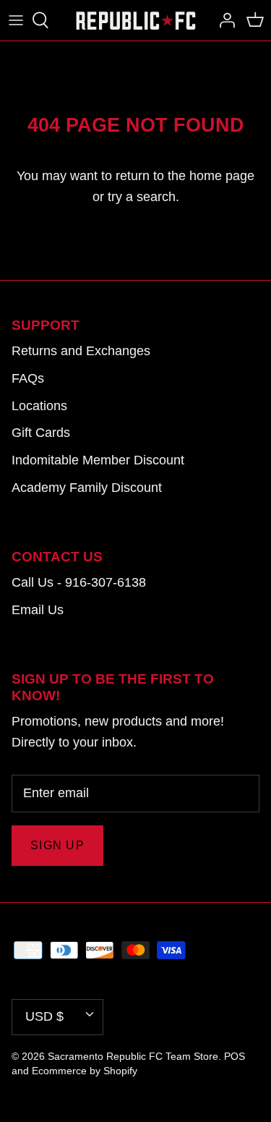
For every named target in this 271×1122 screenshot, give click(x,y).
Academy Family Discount (87, 487)
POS (234, 1056)
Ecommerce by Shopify (84, 1070)
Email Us (38, 610)
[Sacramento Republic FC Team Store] (136, 20)
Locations (39, 406)
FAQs (28, 378)
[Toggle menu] (16, 20)
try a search (142, 197)
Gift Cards (41, 432)
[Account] (223, 20)
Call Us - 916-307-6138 (79, 582)
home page (221, 176)
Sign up (57, 845)
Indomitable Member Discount (98, 460)
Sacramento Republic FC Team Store (133, 1056)
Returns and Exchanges (81, 351)
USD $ (44, 1016)
